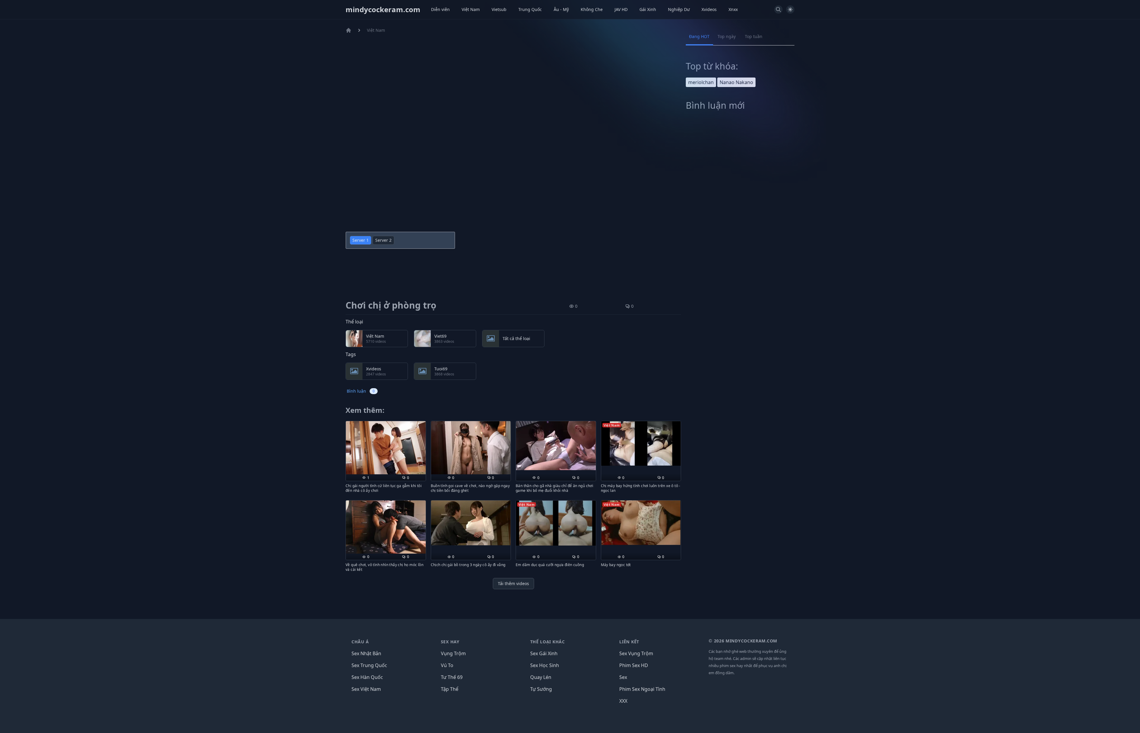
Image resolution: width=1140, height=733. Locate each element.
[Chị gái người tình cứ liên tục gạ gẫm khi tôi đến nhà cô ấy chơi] (386, 447)
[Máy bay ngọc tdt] (641, 522)
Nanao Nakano (736, 82)
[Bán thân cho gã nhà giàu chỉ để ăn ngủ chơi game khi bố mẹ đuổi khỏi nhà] (556, 445)
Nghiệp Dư (679, 9)
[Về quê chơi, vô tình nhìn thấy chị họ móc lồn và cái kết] (386, 527)
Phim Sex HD (633, 665)
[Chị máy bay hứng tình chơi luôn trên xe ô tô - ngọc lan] (641, 443)
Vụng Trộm (453, 653)
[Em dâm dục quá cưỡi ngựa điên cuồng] (556, 523)
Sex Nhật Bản (366, 653)
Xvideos (709, 9)
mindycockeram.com (383, 9)
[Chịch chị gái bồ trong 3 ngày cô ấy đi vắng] (471, 522)
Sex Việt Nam (366, 689)
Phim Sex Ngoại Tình (642, 689)
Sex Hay (450, 641)
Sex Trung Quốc (369, 665)
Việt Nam (471, 9)
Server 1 (360, 240)
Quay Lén (540, 677)
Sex (623, 677)
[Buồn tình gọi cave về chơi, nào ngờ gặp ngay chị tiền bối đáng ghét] (471, 447)
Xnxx (733, 9)
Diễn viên (440, 9)
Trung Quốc (530, 9)
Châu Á (360, 641)
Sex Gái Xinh (544, 653)
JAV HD (621, 9)
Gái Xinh (647, 9)
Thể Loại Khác (547, 641)
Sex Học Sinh (544, 665)
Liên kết (629, 641)
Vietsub (499, 9)
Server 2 (383, 240)
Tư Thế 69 (452, 677)
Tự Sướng (541, 689)
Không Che (592, 9)
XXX (623, 701)
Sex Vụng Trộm (636, 653)
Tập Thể (449, 689)
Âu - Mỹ (561, 9)
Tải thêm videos (513, 583)
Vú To (447, 665)
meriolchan (701, 82)
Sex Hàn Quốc (367, 677)
